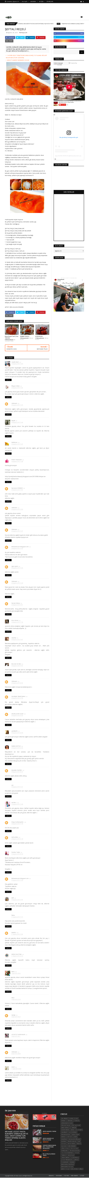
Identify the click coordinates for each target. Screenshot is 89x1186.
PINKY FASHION (16, 459)
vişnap (13, 1015)
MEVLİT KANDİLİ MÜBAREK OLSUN (18, 60)
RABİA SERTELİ (16, 746)
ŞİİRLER (81, 1169)
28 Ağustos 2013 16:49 (17, 583)
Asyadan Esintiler (16, 770)
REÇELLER (24, 32)
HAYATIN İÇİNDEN (73, 1132)
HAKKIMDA (33, 1)
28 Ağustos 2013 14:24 (17, 363)
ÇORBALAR (76, 1159)
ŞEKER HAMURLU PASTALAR (67, 1166)
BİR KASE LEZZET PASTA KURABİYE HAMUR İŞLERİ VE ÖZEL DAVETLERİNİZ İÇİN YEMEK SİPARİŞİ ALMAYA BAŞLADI (16, 1136)
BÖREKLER (63, 1120)
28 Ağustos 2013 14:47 (17, 444)
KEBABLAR (63, 1136)
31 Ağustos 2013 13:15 (17, 917)
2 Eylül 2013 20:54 (16, 973)
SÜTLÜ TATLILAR (74, 1148)
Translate (59, 64)
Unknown (14, 403)
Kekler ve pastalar (73, 23)
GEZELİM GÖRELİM (65, 1129)
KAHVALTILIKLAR (75, 1134)
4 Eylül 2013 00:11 (16, 1036)
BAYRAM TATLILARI (73, 1118)
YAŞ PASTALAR (71, 1155)
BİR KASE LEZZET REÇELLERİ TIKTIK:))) (24, 302)
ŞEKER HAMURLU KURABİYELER (67, 1164)
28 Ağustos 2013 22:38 (17, 698)
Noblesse (14, 442)
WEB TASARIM (74, 1175)
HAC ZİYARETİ (79, 1129)
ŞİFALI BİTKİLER (74, 1169)
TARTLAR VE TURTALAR (74, 1150)
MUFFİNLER (63, 1141)
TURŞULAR (63, 1155)
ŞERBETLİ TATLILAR (65, 1169)
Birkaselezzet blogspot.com (20, 546)
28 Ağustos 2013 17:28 (17, 622)
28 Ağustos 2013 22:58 (17, 733)
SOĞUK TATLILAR (65, 1148)
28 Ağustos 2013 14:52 (17, 490)
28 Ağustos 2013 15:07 (17, 531)
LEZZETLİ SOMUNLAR (18, 1034)
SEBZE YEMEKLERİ (72, 1146)
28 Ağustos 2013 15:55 (17, 548)
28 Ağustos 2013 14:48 (17, 461)
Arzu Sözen (14, 620)
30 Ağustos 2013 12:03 (17, 880)
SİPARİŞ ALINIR (64, 1150)
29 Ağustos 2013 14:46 (17, 804)
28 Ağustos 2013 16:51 (17, 605)
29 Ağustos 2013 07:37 (17, 772)
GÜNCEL (72, 1129)
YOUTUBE (66, 1175)
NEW (36, 23)
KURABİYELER (64, 1139)
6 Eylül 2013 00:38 (16, 1053)
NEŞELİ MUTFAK (16, 954)
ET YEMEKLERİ (73, 1127)
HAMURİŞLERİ (64, 1132)
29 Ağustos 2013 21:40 (17, 839)
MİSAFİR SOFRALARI (72, 1141)
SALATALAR (63, 1146)
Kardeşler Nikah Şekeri (18, 696)
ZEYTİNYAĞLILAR (75, 1157)
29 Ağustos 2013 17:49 (17, 823)
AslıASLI (13, 932)
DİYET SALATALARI (76, 1125)
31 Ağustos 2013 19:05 (17, 934)
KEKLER (75, 1136)
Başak (13, 420)
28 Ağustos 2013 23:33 (17, 748)
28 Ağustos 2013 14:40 (17, 422)
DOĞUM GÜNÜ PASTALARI (66, 1123)
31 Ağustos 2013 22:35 (17, 956)
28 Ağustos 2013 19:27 (17, 639)
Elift (12, 898)
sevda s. (14, 802)
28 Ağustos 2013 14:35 (17, 405)
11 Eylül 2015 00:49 (16, 1069)
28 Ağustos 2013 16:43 (17, 568)
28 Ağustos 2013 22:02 (17, 683)
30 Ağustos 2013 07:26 (17, 854)
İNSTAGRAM (59, 1175)
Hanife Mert (15, 362)
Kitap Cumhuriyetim (17, 822)
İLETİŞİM (41, 1)
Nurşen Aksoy (15, 603)
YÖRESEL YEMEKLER (65, 1157)
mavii (13, 1067)
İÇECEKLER (72, 1162)
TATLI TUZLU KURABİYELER (67, 1152)
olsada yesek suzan (17, 714)
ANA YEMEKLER (64, 1118)
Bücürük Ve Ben (16, 664)
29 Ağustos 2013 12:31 (17, 787)
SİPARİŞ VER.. (50, 1)
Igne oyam (14, 566)
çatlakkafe (14, 731)
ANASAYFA (51, 1175)
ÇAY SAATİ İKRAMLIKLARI (66, 1159)
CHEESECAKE (70, 1120)
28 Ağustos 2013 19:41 (17, 665)
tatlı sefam (14, 837)
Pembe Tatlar (15, 852)
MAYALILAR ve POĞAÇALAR (74, 1139)
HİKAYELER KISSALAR (65, 1134)
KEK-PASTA (69, 1136)
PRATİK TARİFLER (71, 1143)
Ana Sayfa (24, 1)
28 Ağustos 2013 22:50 (17, 715)
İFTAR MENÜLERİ (64, 1162)
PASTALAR (63, 1143)
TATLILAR (77, 1152)
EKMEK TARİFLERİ (64, 1127)
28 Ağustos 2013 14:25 (17, 387)
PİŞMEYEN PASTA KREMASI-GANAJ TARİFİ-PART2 (52, 23)
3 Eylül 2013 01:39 (16, 999)
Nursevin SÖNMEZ (17, 488)
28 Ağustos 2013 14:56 (17, 509)
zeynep (13, 638)
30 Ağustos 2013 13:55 (17, 899)
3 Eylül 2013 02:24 (16, 1017)
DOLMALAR (76, 1120)
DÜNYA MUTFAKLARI (65, 1125)
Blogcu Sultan (15, 386)
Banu (13, 971)
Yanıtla (8, 380)
